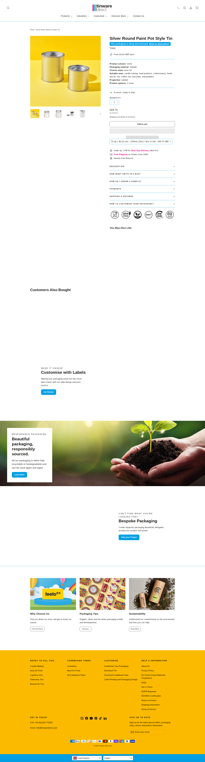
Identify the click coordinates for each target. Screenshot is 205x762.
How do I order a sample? (126, 181)
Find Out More (37, 629)
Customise (99, 16)
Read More (135, 629)
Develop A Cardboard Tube (116, 675)
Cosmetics (72, 666)
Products (65, 16)
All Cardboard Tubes (76, 675)
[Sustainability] (152, 594)
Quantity (115, 98)
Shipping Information (150, 705)
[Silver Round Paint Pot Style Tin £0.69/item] (115, 245)
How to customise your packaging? (132, 204)
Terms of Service (148, 709)
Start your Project (129, 537)
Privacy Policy (147, 671)
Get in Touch (147, 687)
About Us (145, 666)
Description (117, 166)
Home (32, 30)
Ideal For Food (73, 671)
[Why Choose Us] (53, 594)
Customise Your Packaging (116, 666)
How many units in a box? (125, 174)
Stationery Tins (36, 680)
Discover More (119, 16)
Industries (82, 16)
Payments (115, 189)
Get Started (49, 392)
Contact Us (138, 16)
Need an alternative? (159, 44)
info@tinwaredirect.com (46, 728)
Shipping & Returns (121, 196)
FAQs (143, 683)
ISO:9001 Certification (151, 696)
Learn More (19, 475)
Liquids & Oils (36, 675)
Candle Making (37, 666)
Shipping (113, 117)
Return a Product (148, 700)
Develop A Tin (110, 671)
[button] (142, 131)
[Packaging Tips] (103, 594)
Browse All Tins (37, 684)
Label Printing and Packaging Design (120, 680)
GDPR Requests (148, 692)
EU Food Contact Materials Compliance (153, 676)
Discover (85, 629)
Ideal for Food (36, 671)
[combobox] (87, 758)
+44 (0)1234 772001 (44, 723)
